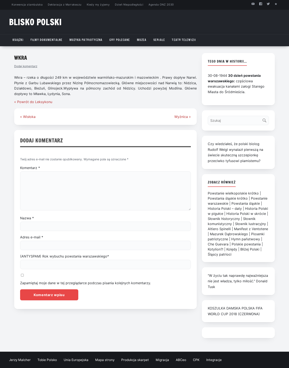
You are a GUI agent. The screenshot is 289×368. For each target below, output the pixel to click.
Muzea (142, 40)
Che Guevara (218, 244)
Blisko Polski (35, 22)
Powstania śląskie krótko (228, 198)
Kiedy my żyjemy (98, 4)
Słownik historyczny (224, 219)
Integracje (214, 360)
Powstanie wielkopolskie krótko (233, 193)
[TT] (268, 3)
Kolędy (231, 249)
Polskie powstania (246, 244)
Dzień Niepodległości (129, 4)
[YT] (253, 3)
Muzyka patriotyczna (86, 40)
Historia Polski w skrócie (246, 213)
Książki (18, 40)
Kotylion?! (215, 249)
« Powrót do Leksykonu (33, 102)
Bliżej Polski (249, 249)
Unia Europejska (76, 360)
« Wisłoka (28, 117)
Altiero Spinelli (219, 229)
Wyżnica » (182, 117)
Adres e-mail (31, 237)
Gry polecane (119, 40)
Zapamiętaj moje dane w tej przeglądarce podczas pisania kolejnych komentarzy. (85, 283)
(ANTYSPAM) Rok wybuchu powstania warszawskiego (64, 256)
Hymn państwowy (245, 239)
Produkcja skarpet (135, 360)
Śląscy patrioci (219, 254)
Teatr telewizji (184, 40)
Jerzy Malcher (20, 360)
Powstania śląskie (245, 203)
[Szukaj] (265, 119)
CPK (196, 360)
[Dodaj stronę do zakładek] (276, 3)
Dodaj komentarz (25, 66)
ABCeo (181, 360)
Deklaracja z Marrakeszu (64, 4)
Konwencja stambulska (27, 4)
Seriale (159, 40)
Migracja (162, 360)
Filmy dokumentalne (46, 40)
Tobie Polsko (47, 360)
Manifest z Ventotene (251, 229)
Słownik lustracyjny (250, 224)
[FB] (260, 3)
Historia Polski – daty (225, 208)
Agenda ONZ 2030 (161, 4)
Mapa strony (104, 360)
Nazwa (27, 218)
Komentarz (30, 168)
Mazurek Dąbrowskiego (229, 234)
